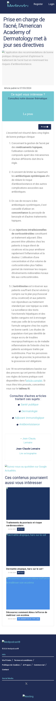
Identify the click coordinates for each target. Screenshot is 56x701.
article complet (34, 380)
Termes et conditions (23, 660)
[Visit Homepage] (17, 4)
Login (51, 4)
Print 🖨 (44, 127)
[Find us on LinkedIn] (3, 684)
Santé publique (29, 404)
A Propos (27, 665)
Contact (5, 670)
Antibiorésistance (29, 424)
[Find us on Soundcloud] (21, 684)
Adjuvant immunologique (29, 417)
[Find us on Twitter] (26, 684)
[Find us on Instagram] (8, 684)
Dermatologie (29, 411)
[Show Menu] (3, 4)
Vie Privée (6, 660)
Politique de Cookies (11, 665)
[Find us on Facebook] (12, 684)
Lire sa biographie (28, 453)
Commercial (39, 665)
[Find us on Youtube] (17, 684)
